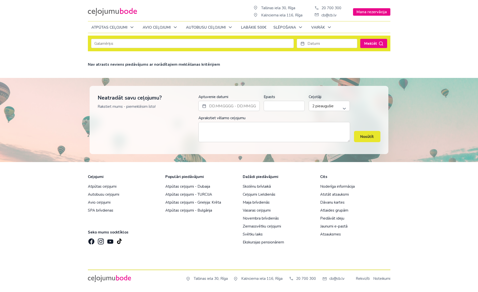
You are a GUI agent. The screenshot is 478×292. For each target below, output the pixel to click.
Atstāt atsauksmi (334, 194)
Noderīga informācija (337, 186)
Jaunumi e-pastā (334, 226)
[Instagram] (100, 240)
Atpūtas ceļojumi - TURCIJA (188, 194)
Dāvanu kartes (332, 202)
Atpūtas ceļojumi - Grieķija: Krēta (193, 202)
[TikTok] (119, 240)
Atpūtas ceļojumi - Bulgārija (188, 210)
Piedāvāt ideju (332, 218)
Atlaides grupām (334, 210)
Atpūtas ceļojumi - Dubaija (187, 186)
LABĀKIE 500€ (253, 27)
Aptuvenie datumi (213, 96)
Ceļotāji (315, 96)
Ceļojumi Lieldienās (259, 194)
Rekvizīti (363, 278)
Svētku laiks (253, 234)
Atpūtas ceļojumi (109, 27)
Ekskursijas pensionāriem (263, 242)
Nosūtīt (367, 136)
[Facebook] (91, 240)
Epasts (269, 96)
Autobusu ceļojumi (103, 194)
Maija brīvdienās (256, 202)
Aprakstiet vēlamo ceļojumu (221, 118)
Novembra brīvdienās (261, 218)
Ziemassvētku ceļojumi (262, 226)
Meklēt (370, 43)
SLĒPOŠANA (285, 27)
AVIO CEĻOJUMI (157, 27)
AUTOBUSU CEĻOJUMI (206, 27)
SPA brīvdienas (100, 210)
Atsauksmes (330, 234)
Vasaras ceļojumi (257, 210)
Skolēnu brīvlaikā (257, 186)
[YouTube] (110, 240)
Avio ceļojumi (99, 202)
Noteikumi (381, 278)
